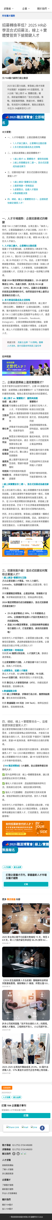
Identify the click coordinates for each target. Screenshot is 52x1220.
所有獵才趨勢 (8, 15)
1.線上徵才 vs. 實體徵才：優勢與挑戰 (30, 158)
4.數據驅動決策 (20, 193)
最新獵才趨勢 (7, 1189)
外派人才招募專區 (9, 1193)
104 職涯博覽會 (11, 765)
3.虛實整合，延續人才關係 (25, 189)
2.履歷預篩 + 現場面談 (23, 185)
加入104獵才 (7, 1209)
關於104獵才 (7, 1204)
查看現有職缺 (7, 1165)
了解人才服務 (7, 1169)
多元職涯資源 (7, 1173)
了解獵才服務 (7, 1185)
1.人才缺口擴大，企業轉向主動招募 (30, 143)
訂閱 (26, 1115)
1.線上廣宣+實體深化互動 (25, 181)
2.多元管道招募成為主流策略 (26, 147)
